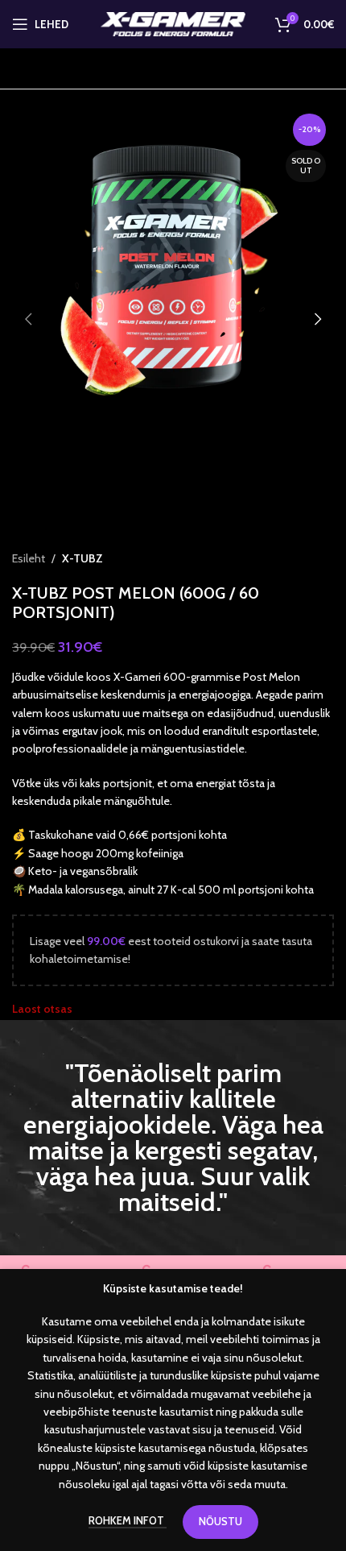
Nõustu (220, 1521)
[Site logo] (173, 22)
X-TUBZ (82, 558)
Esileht (28, 558)
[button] (28, 319)
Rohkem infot (128, 1520)
